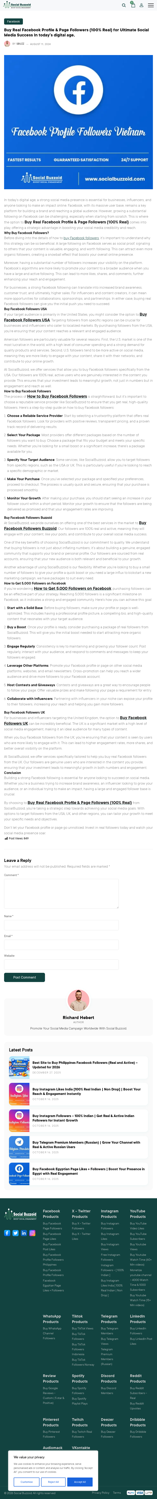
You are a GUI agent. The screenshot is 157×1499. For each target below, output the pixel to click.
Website (9, 955)
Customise (27, 1482)
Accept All (80, 1482)
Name (8, 916)
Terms (117, 1492)
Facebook (13, 21)
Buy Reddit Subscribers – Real (138, 1393)
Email (8, 936)
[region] (53, 1471)
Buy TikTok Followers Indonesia (78, 1349)
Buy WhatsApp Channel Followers (52, 1333)
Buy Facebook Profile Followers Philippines (53, 1259)
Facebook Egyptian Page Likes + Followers (53, 1285)
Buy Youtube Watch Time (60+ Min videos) (141, 1259)
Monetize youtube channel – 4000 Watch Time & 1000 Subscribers (140, 1279)
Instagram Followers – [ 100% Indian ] (112, 1270)
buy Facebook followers (81, 238)
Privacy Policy (100, 1492)
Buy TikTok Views (82, 1328)
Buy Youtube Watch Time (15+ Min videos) (140, 1300)
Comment (11, 875)
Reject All (53, 1482)
